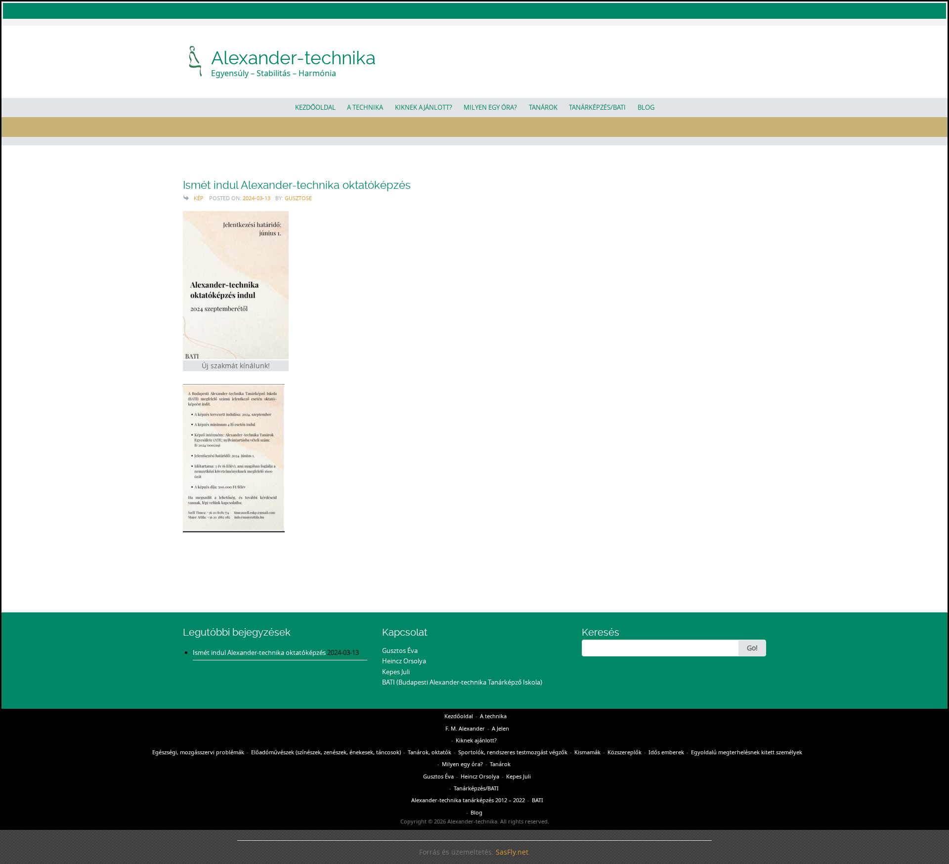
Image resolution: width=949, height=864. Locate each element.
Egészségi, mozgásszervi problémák (198, 752)
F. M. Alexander (465, 728)
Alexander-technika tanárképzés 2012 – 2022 (468, 800)
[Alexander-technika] (196, 60)
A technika (365, 107)
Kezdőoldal (315, 107)
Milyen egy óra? (490, 107)
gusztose (298, 198)
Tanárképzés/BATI (597, 107)
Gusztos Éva (400, 650)
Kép (199, 198)
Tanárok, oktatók (429, 752)
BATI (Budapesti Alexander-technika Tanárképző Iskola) (462, 682)
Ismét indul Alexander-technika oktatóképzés (297, 185)
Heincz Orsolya (404, 660)
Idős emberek (666, 752)
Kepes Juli (396, 671)
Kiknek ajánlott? (423, 107)
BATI (537, 800)
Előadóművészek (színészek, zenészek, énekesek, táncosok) (326, 752)
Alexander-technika (293, 58)
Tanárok (543, 107)
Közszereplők (624, 752)
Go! (752, 647)
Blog (646, 107)
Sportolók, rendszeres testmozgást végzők (512, 752)
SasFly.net (512, 852)
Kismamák (587, 752)
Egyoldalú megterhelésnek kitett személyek (746, 752)
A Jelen (500, 728)
